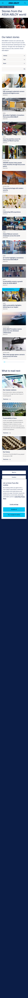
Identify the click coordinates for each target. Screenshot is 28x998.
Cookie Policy (17, 496)
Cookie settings (14, 504)
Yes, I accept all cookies (14, 514)
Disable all (14, 509)
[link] (4, 7)
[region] (14, 499)
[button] (10, 7)
